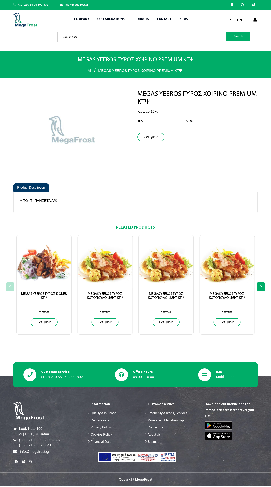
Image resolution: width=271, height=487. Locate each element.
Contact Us (155, 427)
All (90, 71)
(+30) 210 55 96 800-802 (32, 4)
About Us (154, 434)
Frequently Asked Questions (167, 413)
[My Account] (255, 20)
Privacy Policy (101, 427)
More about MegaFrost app (166, 420)
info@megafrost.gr (76, 4)
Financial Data (101, 441)
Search (238, 36)
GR (228, 20)
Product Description (31, 187)
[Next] (261, 286)
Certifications (100, 420)
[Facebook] (233, 4)
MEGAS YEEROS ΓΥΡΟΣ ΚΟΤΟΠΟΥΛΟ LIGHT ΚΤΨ (105, 296)
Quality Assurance (103, 413)
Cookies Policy (101, 434)
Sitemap (153, 441)
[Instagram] (243, 4)
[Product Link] (44, 286)
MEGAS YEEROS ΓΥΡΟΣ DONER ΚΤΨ (44, 296)
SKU (140, 120)
